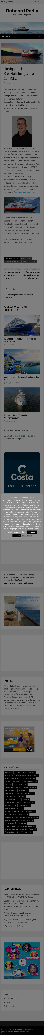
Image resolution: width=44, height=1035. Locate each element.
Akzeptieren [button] (32, 532)
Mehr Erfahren (26, 536)
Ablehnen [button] (17, 536)
